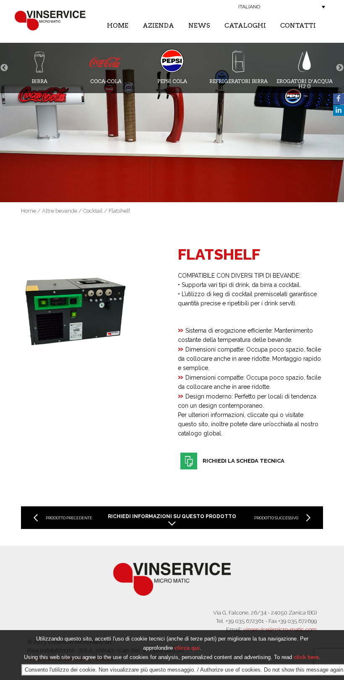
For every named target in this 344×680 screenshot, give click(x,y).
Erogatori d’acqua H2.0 (304, 83)
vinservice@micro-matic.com (280, 629)
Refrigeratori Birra (238, 81)
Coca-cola (106, 81)
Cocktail (93, 211)
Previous (4, 68)
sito (203, 424)
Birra (39, 81)
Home (117, 25)
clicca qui (187, 648)
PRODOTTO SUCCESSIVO (276, 518)
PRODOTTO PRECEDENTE (69, 518)
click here (306, 657)
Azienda (158, 25)
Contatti (298, 25)
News (199, 25)
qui (274, 415)
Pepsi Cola (172, 81)
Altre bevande (59, 211)
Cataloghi (245, 25)
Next (340, 68)
